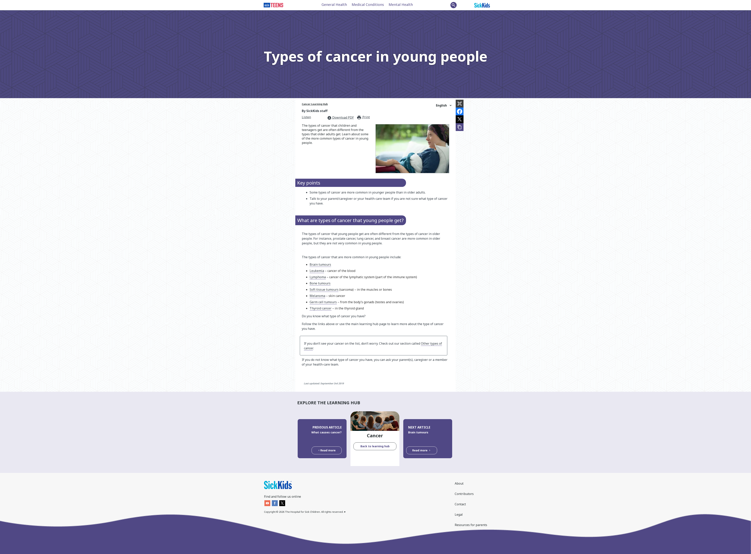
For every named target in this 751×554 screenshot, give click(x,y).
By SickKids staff (314, 111)
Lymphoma (318, 277)
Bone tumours (320, 283)
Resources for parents (471, 525)
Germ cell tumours (323, 302)
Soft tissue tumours (324, 289)
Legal (459, 514)
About (459, 483)
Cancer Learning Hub (315, 104)
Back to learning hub (375, 446)
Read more (328, 450)
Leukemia (317, 271)
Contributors (464, 494)
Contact (460, 504)
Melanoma (317, 296)
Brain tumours (320, 264)
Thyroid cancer (320, 308)
